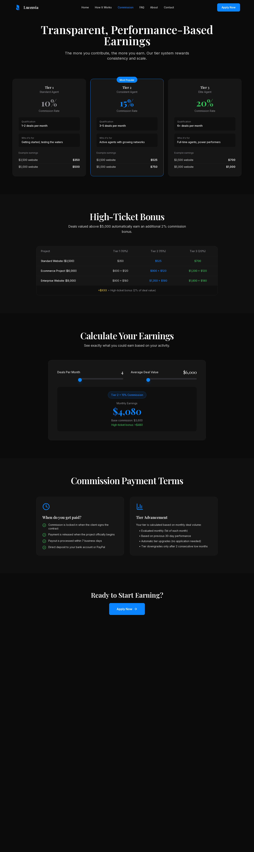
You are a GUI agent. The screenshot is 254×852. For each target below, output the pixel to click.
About (154, 7)
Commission (126, 7)
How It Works (103, 7)
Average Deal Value (144, 372)
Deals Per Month (68, 372)
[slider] (80, 380)
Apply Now (229, 7)
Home (85, 7)
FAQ (141, 7)
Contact (169, 7)
